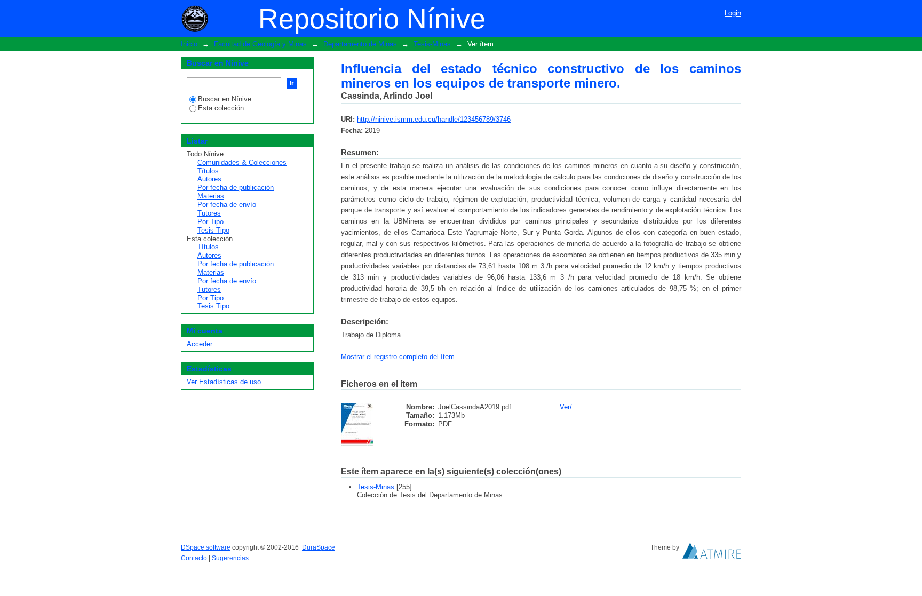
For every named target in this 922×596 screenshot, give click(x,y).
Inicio (189, 44)
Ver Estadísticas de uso (224, 382)
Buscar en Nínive (224, 99)
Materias (210, 196)
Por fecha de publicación (235, 188)
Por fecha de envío (226, 205)
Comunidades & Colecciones (242, 162)
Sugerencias (230, 558)
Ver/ (566, 407)
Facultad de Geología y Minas (260, 44)
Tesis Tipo (213, 230)
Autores (209, 179)
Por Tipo (210, 222)
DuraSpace (318, 547)
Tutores (209, 213)
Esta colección (221, 108)
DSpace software (205, 547)
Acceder (199, 344)
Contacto (194, 558)
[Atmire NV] (711, 553)
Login (733, 13)
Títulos (208, 171)
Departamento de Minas (360, 44)
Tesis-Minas (432, 44)
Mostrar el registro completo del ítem (398, 357)
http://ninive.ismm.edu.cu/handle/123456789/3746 (434, 119)
